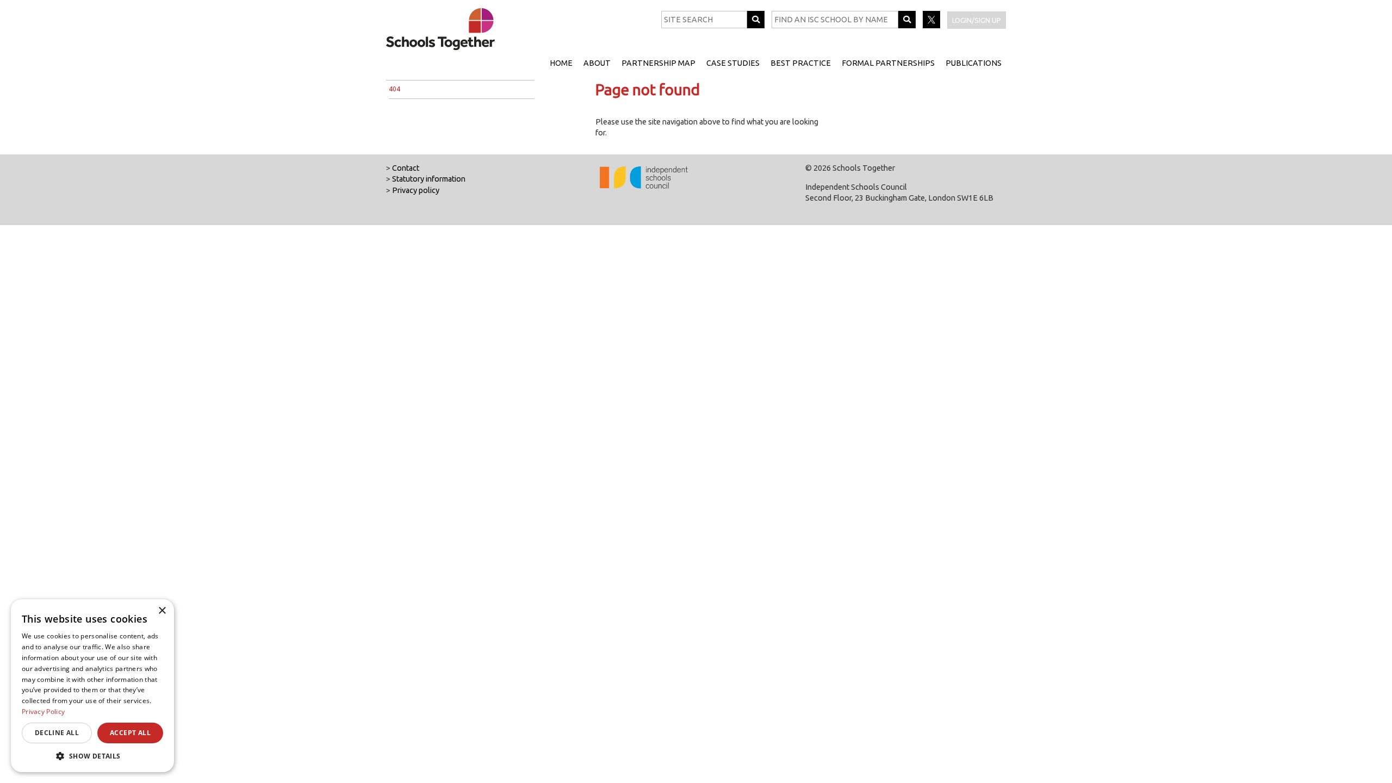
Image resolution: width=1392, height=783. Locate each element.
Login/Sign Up (976, 20)
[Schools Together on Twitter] (932, 25)
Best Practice (800, 63)
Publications (974, 63)
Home (561, 63)
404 (394, 88)
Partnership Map (658, 63)
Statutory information (428, 179)
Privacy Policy (43, 711)
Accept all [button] (130, 732)
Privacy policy (415, 190)
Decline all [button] (57, 732)
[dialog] (92, 685)
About (597, 63)
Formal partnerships (888, 63)
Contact (405, 168)
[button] (92, 755)
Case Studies (733, 63)
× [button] (162, 611)
